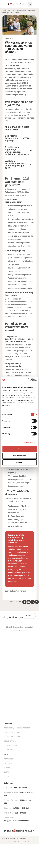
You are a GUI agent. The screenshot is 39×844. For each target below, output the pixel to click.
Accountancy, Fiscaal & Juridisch (17, 728)
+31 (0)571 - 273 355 (17, 813)
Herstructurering (10, 745)
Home (4, 10)
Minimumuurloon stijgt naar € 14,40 (17, 128)
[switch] (34, 421)
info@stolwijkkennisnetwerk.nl (17, 821)
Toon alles (27, 616)
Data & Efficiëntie (10, 741)
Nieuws (10, 10)
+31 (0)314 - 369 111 (22, 787)
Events (6, 772)
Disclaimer (26, 841)
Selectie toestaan (19, 456)
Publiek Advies (9, 750)
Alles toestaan (19, 449)
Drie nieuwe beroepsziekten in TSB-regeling (17, 138)
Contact (7, 776)
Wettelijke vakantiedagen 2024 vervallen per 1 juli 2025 (15, 164)
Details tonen (28, 442)
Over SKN (8, 763)
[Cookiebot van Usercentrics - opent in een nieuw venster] (28, 379)
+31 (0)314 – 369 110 (20, 808)
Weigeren (19, 462)
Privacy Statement (15, 841)
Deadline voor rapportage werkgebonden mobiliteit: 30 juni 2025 (17, 150)
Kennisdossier (9, 759)
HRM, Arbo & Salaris (12, 732)
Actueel (7, 768)
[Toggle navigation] (35, 4)
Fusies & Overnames (12, 737)
